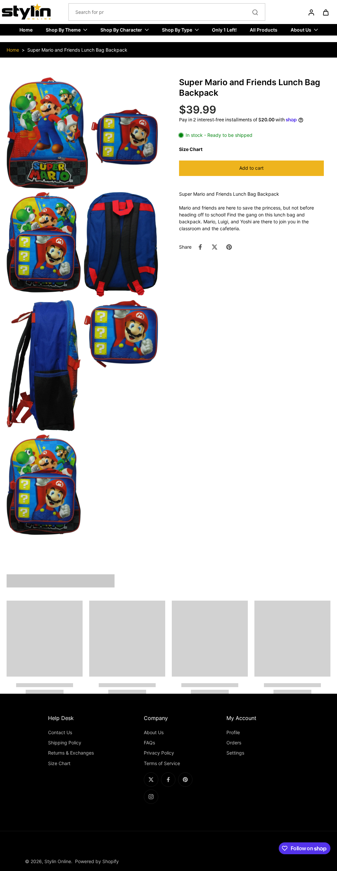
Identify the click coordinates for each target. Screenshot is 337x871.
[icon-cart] (325, 12)
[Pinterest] (185, 779)
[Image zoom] (82, 132)
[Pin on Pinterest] (229, 247)
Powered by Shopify (97, 861)
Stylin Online (57, 861)
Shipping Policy (64, 742)
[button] (251, 168)
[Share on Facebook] (200, 247)
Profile (233, 732)
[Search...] (255, 12)
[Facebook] (168, 779)
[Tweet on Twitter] (214, 247)
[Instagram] (151, 796)
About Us (154, 732)
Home (13, 50)
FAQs (149, 742)
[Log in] (311, 12)
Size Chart (59, 763)
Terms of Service (162, 763)
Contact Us (60, 732)
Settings (235, 753)
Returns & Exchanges (71, 753)
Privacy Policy (159, 753)
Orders (233, 742)
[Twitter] (151, 779)
